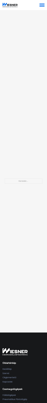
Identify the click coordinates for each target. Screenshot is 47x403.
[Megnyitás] (41, 5)
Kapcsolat (8, 381)
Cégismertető (9, 377)
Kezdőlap (7, 369)
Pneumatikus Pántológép (15, 399)
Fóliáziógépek (9, 395)
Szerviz (6, 373)
